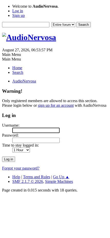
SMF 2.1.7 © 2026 (27, 181)
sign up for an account (56, 105)
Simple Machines (59, 181)
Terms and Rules (36, 177)
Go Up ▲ (61, 177)
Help (16, 177)
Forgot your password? (20, 168)
